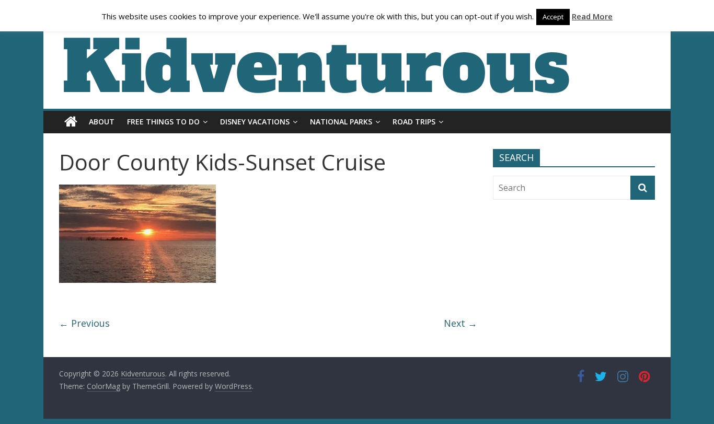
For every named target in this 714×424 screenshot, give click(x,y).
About (101, 122)
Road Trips (414, 122)
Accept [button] (553, 16)
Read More (592, 16)
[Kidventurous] (71, 122)
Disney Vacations (255, 122)
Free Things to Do (163, 122)
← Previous (84, 323)
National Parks (341, 122)
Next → (460, 323)
